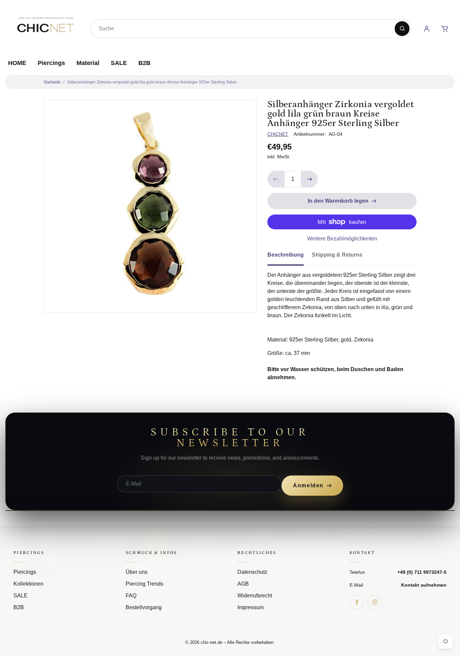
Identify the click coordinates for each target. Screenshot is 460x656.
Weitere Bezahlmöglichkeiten (342, 238)
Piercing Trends (144, 584)
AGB (243, 584)
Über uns (136, 572)
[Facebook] (357, 602)
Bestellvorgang (144, 607)
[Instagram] (375, 602)
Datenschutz (252, 572)
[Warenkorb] (445, 29)
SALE (119, 63)
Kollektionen (28, 584)
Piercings (51, 63)
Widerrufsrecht (254, 595)
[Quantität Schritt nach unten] (275, 179)
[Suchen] (402, 28)
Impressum (250, 607)
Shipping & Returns (337, 255)
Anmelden (308, 485)
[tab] (289, 257)
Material (87, 63)
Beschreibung (285, 255)
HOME (17, 63)
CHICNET (277, 134)
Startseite (52, 82)
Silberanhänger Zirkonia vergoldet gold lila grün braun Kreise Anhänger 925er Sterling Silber (152, 82)
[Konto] (427, 29)
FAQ (131, 595)
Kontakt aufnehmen (424, 585)
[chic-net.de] (45, 27)
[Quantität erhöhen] (309, 179)
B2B (144, 63)
